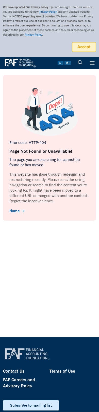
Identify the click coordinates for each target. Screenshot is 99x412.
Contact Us (13, 371)
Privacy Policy (48, 12)
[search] (80, 63)
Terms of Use (62, 371)
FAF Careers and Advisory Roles (19, 383)
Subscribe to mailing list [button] (31, 405)
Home (14, 210)
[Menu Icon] (92, 63)
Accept (84, 47)
